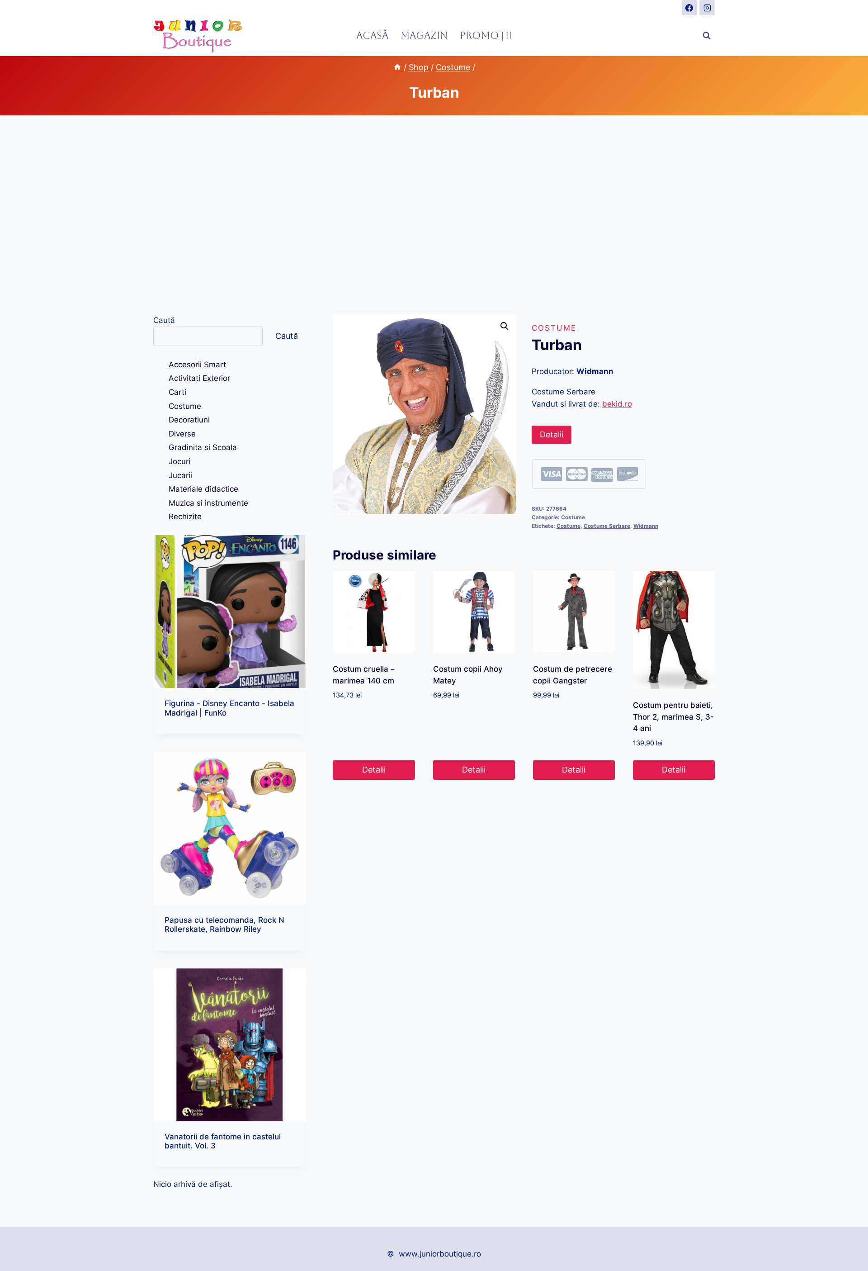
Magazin (424, 35)
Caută (164, 320)
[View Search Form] (706, 36)
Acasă (372, 35)
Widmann (645, 525)
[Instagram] (707, 7)
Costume (554, 327)
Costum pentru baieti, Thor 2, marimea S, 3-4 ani (673, 717)
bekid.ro (617, 403)
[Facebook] (689, 7)
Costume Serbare (607, 525)
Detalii (551, 434)
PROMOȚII (486, 35)
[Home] (397, 67)
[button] (504, 326)
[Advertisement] (434, 215)
